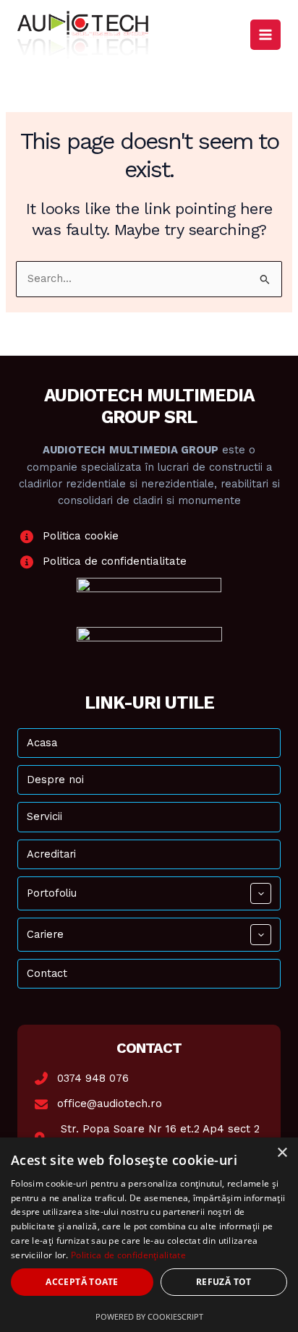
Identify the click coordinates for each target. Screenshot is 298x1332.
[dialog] (149, 1234)
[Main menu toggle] (265, 35)
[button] (260, 893)
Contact (47, 973)
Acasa (42, 742)
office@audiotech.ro (109, 1103)
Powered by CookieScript (149, 1316)
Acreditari (51, 854)
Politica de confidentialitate (115, 561)
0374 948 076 (93, 1078)
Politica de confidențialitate (128, 1255)
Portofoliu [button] (52, 893)
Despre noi (55, 779)
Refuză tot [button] (224, 1282)
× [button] (281, 1153)
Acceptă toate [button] (82, 1282)
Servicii (44, 816)
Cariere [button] (45, 934)
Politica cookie (81, 535)
